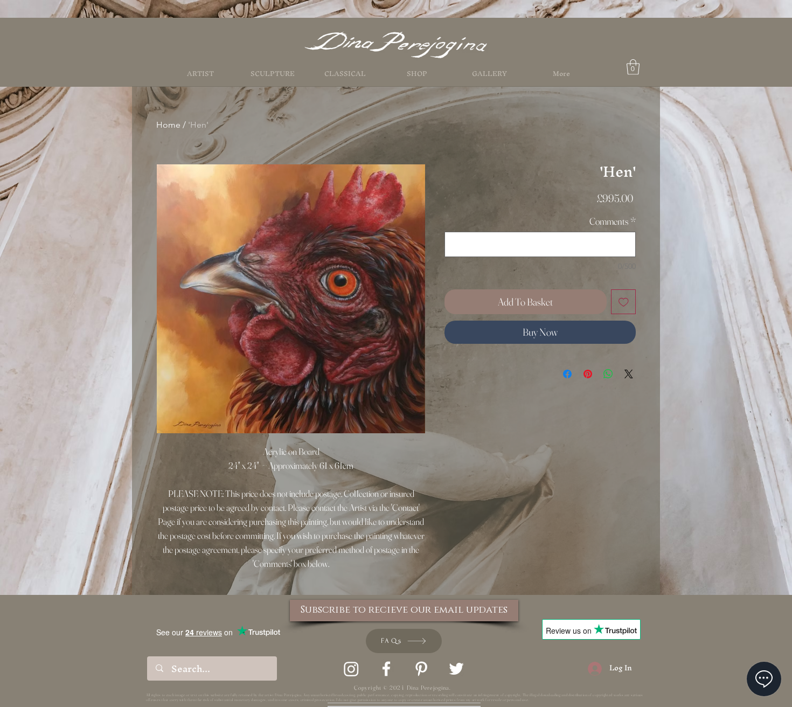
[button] (417, 74)
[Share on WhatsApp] (608, 374)
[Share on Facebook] (567, 374)
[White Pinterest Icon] (421, 668)
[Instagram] (351, 668)
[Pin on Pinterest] (587, 374)
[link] (633, 67)
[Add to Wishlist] (623, 302)
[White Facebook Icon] (386, 668)
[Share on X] (628, 374)
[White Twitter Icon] (456, 668)
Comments (612, 221)
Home (168, 125)
